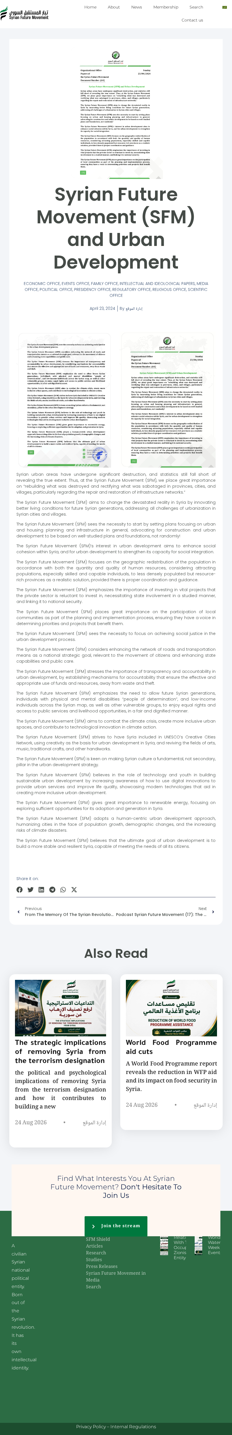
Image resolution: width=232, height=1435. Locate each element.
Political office (56, 289)
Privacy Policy (91, 1426)
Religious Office (169, 289)
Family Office (104, 283)
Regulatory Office (131, 289)
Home (90, 7)
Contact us (192, 20)
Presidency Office (92, 289)
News (136, 7)
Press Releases (101, 1267)
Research (96, 1253)
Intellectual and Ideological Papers (157, 283)
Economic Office (42, 283)
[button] (19, 890)
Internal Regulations (133, 1426)
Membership (165, 7)
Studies (94, 1260)
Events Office (75, 283)
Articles (94, 1246)
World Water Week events (215, 1245)
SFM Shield (98, 1240)
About (114, 7)
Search (196, 7)
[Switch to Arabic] (225, 7)
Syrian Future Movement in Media (116, 1277)
